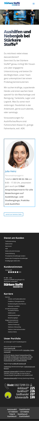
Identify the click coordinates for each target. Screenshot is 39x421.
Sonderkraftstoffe (21, 360)
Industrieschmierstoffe (10, 378)
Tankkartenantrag (10, 241)
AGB (6, 248)
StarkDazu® (23, 414)
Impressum (8, 246)
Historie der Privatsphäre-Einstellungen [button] (16, 258)
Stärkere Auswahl (13, 322)
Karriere (7, 297)
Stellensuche (11, 313)
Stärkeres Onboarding (14, 327)
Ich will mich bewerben (11, 309)
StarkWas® (12, 416)
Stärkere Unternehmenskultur (16, 329)
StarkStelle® (24, 416)
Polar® (12, 414)
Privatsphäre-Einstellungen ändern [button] (15, 256)
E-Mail (22, 186)
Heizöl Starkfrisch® (9, 348)
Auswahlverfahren (13, 310)
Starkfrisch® (24, 409)
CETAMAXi (24, 412)
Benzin (13, 355)
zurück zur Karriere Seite (13, 214)
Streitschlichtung (10, 253)
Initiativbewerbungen (14, 315)
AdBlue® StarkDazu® (19, 363)
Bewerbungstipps (13, 318)
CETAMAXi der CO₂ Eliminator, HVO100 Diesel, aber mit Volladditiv (18, 358)
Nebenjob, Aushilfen (14, 306)
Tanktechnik (7, 366)
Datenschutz (8, 244)
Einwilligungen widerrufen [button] (12, 261)
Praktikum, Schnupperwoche (16, 301)
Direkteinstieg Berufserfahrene (17, 304)
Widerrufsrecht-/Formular (12, 251)
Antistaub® (8, 270)
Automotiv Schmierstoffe (11, 371)
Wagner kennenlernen (11, 320)
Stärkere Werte (12, 332)
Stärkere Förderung (13, 324)
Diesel (17, 355)
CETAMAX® (13, 412)
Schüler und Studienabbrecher (17, 299)
